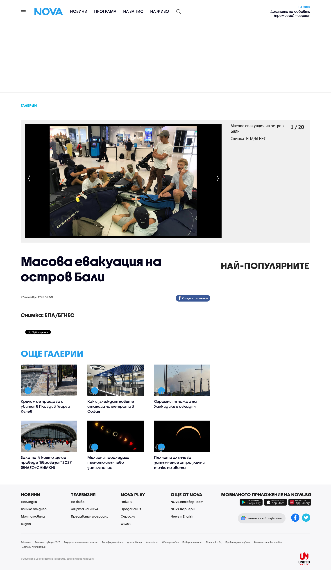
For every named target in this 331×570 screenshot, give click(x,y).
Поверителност (192, 542)
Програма (105, 11)
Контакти (152, 542)
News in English (182, 516)
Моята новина (33, 516)
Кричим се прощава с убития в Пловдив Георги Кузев (45, 406)
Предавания (131, 509)
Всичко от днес (34, 509)
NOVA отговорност (187, 502)
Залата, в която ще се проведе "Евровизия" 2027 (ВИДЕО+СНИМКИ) (46, 462)
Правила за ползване (237, 542)
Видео (26, 524)
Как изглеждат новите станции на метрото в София (110, 406)
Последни (29, 502)
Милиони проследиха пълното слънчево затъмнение (108, 462)
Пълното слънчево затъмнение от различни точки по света (179, 462)
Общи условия (170, 542)
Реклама (26, 542)
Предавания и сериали (89, 516)
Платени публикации (33, 546)
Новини (78, 11)
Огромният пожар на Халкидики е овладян (175, 403)
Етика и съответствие (268, 542)
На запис (133, 11)
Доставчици (134, 542)
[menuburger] (24, 11)
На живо (159, 11)
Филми (126, 524)
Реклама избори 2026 (47, 542)
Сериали (128, 516)
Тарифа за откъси (112, 542)
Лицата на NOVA (84, 509)
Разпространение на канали (81, 542)
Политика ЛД (214, 542)
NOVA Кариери (183, 509)
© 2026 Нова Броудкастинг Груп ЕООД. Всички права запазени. (57, 558)
